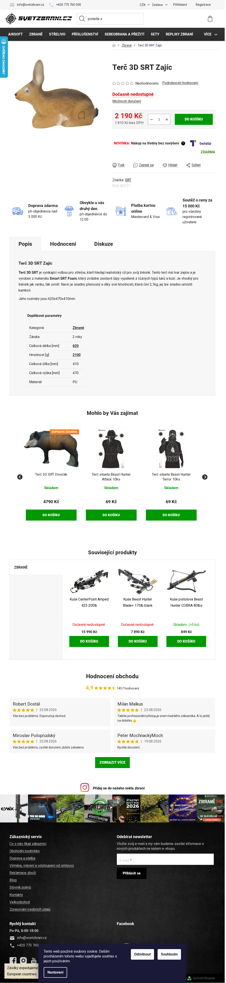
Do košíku (194, 119)
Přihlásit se (132, 873)
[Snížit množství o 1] (151, 119)
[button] (51, 507)
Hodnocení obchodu (112, 676)
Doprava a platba (22, 858)
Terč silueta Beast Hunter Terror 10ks (171, 476)
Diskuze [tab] (103, 244)
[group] (51, 474)
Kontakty (16, 895)
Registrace (203, 4)
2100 (77, 355)
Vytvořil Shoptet (204, 978)
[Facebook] (13, 960)
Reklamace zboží (22, 873)
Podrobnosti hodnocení (180, 83)
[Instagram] (23, 960)
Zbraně (78, 328)
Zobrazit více (112, 762)
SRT (128, 180)
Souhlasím (169, 954)
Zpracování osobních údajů (30, 909)
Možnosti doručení (126, 101)
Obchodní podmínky (24, 851)
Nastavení (55, 972)
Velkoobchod (19, 902)
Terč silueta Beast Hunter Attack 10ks (111, 476)
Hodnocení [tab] (63, 244)
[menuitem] (15, 34)
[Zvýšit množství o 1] (167, 119)
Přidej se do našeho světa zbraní (119, 788)
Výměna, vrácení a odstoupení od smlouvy (41, 865)
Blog (13, 880)
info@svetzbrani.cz (30, 4)
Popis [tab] (25, 244)
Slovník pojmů (20, 887)
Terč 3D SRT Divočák (51, 474)
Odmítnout (142, 954)
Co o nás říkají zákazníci (27, 844)
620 (76, 346)
